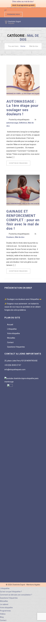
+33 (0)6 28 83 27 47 (12, 365)
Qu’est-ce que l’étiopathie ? (11, 592)
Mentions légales (33, 585)
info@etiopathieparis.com (14, 370)
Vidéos (2, 614)
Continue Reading (18, 163)
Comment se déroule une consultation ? (16, 595)
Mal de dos (19, 237)
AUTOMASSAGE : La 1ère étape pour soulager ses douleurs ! (22, 107)
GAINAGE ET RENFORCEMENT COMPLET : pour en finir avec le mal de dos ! (22, 219)
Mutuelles (11, 338)
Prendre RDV (13, 14)
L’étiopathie (12, 329)
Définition (23, 123)
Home (22, 46)
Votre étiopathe (13, 333)
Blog (2, 617)
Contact (10, 342)
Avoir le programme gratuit (23, 5)
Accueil (10, 325)
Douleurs (10, 237)
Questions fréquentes (16, 347)
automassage (12, 123)
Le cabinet (4, 604)
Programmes (5, 611)
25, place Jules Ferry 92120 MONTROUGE (21, 361)
